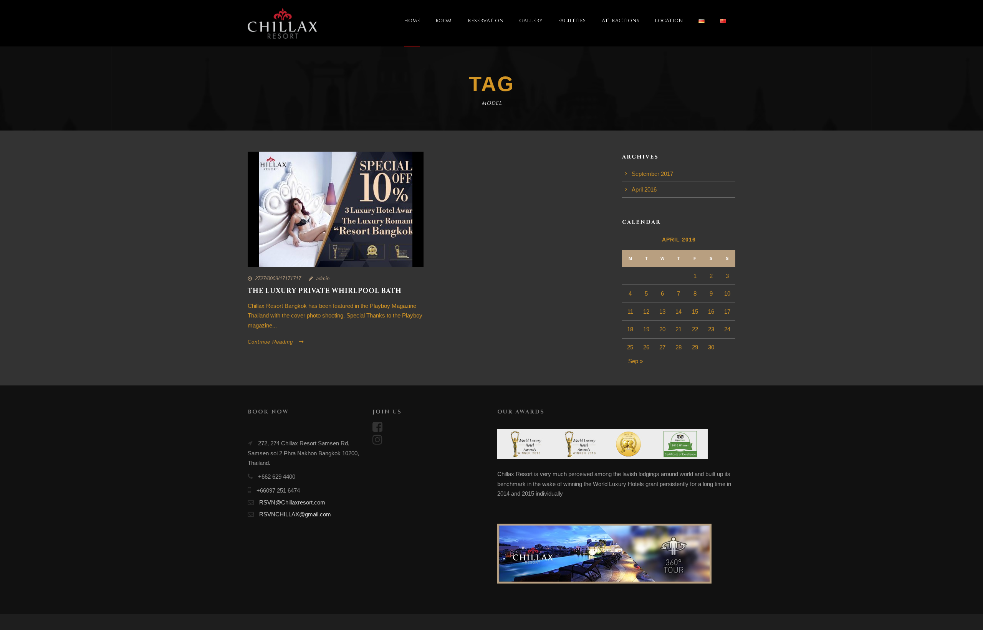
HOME (412, 20)
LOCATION (669, 20)
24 (727, 329)
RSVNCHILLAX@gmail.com (295, 514)
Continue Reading (270, 342)
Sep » (635, 361)
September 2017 (652, 173)
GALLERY (531, 20)
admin (322, 278)
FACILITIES (572, 20)
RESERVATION (486, 20)
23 (711, 329)
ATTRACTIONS (620, 20)
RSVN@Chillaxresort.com (292, 502)
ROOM (443, 20)
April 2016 (644, 189)
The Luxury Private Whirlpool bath (325, 290)
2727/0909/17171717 (278, 278)
